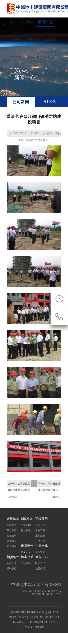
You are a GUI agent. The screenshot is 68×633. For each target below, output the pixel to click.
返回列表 (34, 493)
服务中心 (50, 57)
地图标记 (40, 568)
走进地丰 (27, 22)
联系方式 (40, 563)
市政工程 (40, 530)
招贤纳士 (15, 57)
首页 (13, 22)
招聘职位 (12, 568)
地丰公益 (33, 57)
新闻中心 (45, 22)
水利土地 (40, 535)
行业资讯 (49, 101)
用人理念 (12, 563)
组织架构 (12, 535)
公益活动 (26, 563)
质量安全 (33, 39)
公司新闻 (20, 101)
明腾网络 (39, 627)
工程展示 (15, 39)
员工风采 (12, 546)
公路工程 (40, 541)
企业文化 (50, 39)
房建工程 (40, 525)
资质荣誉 (12, 541)
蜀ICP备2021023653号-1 (42, 622)
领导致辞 (12, 530)
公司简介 (12, 525)
